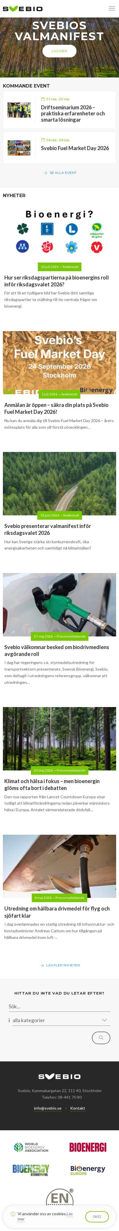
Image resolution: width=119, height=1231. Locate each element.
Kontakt (77, 1108)
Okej (97, 1217)
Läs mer (59, 51)
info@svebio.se (48, 1108)
